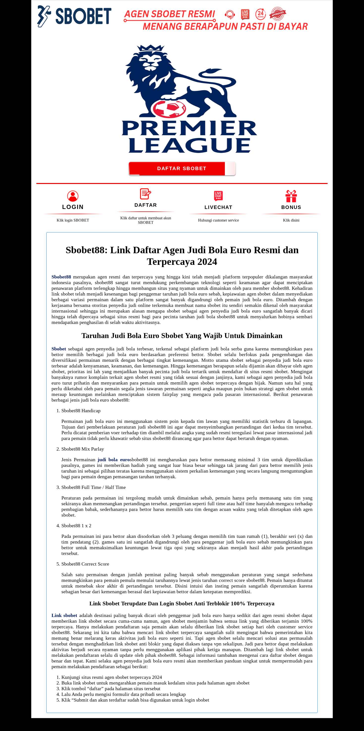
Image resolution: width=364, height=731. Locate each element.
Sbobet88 (61, 276)
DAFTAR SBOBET (182, 168)
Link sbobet (64, 615)
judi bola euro (114, 459)
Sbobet (59, 348)
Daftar (145, 205)
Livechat (219, 207)
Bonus (291, 207)
